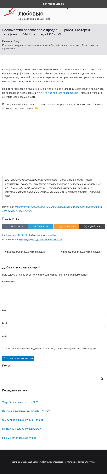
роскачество (56, 240)
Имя (5, 310)
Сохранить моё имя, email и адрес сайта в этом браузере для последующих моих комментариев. (51, 348)
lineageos (23, 240)
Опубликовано (14, 235)
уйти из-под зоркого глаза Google (58, 92)
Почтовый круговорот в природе (21, 428)
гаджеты (32, 240)
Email (5, 323)
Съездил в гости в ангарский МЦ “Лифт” (26, 411)
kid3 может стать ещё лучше (19, 437)
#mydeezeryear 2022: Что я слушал (25, 251)
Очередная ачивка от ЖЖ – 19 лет (22, 419)
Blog (54, 235)
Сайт (4, 336)
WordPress (90, 462)
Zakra (80, 462)
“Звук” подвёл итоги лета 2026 (20, 402)
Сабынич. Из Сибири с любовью (48, 462)
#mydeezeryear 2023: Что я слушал (81, 251)
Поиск (102, 379)
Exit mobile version (53, 3)
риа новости (43, 240)
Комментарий (9, 282)
